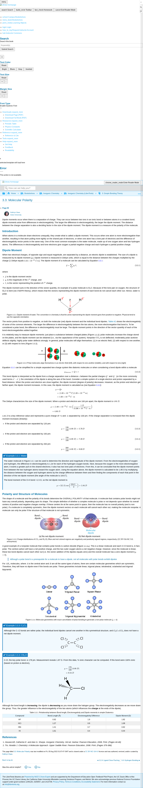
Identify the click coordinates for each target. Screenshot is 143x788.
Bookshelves (29, 193)
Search (6, 188)
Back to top (6, 760)
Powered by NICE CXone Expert (37, 777)
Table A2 (112, 321)
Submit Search (7, 49)
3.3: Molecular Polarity (22, 751)
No (39, 767)
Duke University (15, 215)
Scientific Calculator (13, 130)
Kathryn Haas (15, 212)
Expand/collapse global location (139, 192)
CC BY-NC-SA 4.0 (92, 751)
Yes (29, 767)
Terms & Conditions (73, 782)
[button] (9, 147)
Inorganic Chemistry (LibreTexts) (80, 193)
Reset (4, 65)
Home (13, 193)
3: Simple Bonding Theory (112, 193)
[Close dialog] (1, 171)
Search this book (6, 41)
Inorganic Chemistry (51, 193)
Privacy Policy (58, 782)
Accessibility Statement (90, 782)
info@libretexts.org (11, 784)
